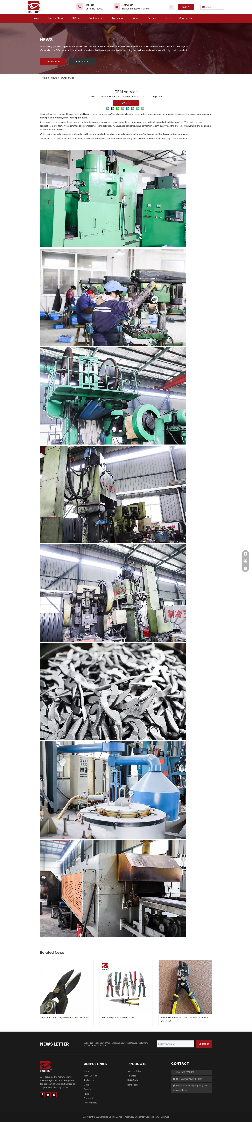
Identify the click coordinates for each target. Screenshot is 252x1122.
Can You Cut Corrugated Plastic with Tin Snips (65, 1017)
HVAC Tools (132, 1080)
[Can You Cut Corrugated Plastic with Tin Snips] (66, 987)
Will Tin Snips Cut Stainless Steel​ (118, 1017)
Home (86, 1071)
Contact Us (89, 1098)
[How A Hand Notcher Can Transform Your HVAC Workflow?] (185, 987)
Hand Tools (132, 1085)
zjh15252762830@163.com (135, 8)
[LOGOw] (46, 1066)
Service (87, 1089)
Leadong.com (152, 1117)
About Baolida (90, 1076)
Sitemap (165, 1117)
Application (89, 1080)
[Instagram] (54, 1094)
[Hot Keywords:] (171, 7)
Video (86, 1085)
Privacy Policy (90, 1103)
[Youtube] (48, 1094)
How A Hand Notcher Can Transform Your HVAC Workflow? (185, 1019)
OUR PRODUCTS (53, 61)
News (86, 1094)
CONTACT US (82, 61)
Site (160, 96)
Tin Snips (131, 1076)
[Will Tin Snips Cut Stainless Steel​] (126, 987)
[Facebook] (42, 1094)
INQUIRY (186, 7)
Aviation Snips (134, 1071)
